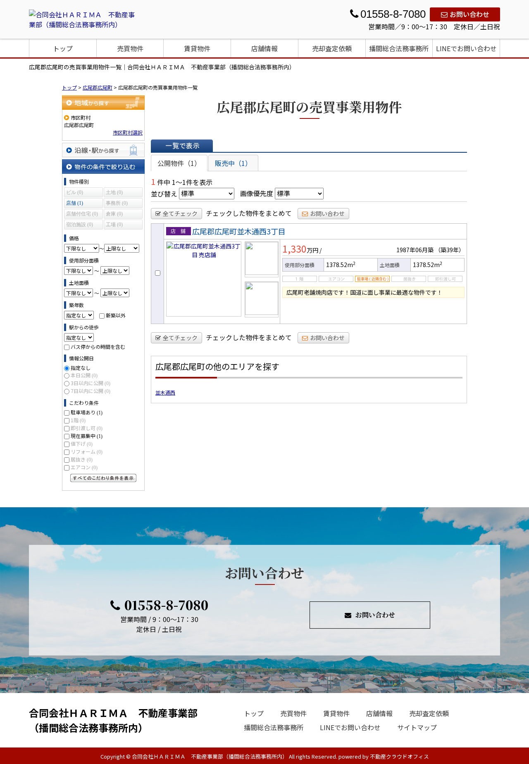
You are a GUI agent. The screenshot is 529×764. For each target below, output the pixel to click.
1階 (78, 419)
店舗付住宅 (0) (82, 214)
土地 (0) (114, 192)
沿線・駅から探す (103, 150)
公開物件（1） (179, 163)
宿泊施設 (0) (79, 224)
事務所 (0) (117, 203)
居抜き (82, 459)
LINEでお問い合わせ (466, 48)
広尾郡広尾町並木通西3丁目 (239, 231)
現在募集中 (86, 435)
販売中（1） (233, 163)
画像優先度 (256, 193)
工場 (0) (114, 224)
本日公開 (84, 374)
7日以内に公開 (90, 390)
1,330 (294, 248)
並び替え (164, 193)
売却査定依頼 (332, 48)
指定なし (81, 367)
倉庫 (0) (114, 214)
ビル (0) (74, 192)
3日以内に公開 (90, 382)
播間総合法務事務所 (399, 48)
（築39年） (450, 250)
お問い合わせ (469, 14)
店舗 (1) (74, 203)
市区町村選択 (128, 132)
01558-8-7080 (166, 605)
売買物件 (130, 48)
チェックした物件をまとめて (249, 213)
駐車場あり (86, 412)
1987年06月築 (415, 250)
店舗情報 (264, 48)
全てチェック (180, 213)
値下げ (82, 443)
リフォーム (86, 451)
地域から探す (103, 102)
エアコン (84, 467)
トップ (63, 48)
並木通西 (165, 392)
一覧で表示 (182, 146)
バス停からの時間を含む (98, 346)
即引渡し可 (86, 427)
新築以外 (116, 315)
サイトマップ (417, 727)
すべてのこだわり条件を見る (103, 478)
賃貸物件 (197, 48)
